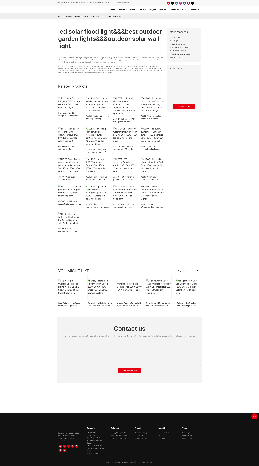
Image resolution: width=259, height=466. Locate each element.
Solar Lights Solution (118, 438)
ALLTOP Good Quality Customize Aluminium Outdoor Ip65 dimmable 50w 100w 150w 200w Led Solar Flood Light (69, 178)
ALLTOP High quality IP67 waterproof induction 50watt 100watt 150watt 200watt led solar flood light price (124, 120)
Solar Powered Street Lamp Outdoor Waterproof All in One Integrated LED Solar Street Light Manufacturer (158, 304)
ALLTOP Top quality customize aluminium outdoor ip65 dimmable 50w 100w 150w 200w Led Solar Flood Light (152, 147)
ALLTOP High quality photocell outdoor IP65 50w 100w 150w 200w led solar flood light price (152, 178)
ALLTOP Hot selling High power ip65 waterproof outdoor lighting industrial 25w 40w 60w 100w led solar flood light (97, 151)
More (198, 271)
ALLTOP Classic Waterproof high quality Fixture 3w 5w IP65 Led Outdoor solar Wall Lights (151, 205)
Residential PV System (119, 436)
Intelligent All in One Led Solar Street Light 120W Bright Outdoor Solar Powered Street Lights (186, 304)
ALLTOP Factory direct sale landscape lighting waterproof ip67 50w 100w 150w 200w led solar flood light (97, 117)
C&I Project (139, 436)
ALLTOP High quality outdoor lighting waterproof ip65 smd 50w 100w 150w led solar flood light (69, 147)
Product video (187, 436)
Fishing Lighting (182, 271)
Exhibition (162, 438)
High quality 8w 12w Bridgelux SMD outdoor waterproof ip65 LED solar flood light (69, 114)
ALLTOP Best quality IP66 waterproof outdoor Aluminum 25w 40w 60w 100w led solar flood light (124, 205)
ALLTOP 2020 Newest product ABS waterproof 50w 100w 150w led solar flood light (69, 202)
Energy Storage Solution (119, 433)
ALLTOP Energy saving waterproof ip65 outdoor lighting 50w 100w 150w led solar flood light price (124, 147)
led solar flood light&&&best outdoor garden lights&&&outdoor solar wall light (94, 16)
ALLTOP (61, 16)
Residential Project (141, 438)
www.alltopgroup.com (127, 462)
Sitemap (139, 462)
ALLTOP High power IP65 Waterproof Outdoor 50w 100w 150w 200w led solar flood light (97, 178)
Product (191, 271)
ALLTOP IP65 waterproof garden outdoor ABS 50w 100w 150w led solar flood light (124, 178)
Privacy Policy (148, 462)
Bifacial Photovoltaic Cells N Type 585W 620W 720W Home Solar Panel (129, 304)
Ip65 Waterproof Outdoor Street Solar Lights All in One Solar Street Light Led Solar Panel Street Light (70, 304)
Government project (142, 433)
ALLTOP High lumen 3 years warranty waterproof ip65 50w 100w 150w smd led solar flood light (97, 205)
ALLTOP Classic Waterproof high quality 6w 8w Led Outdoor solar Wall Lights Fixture (70, 230)
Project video (187, 438)
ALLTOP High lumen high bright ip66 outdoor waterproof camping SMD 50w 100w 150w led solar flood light (152, 117)
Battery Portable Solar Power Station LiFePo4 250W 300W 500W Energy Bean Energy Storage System (100, 304)
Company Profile (164, 433)
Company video (187, 433)
